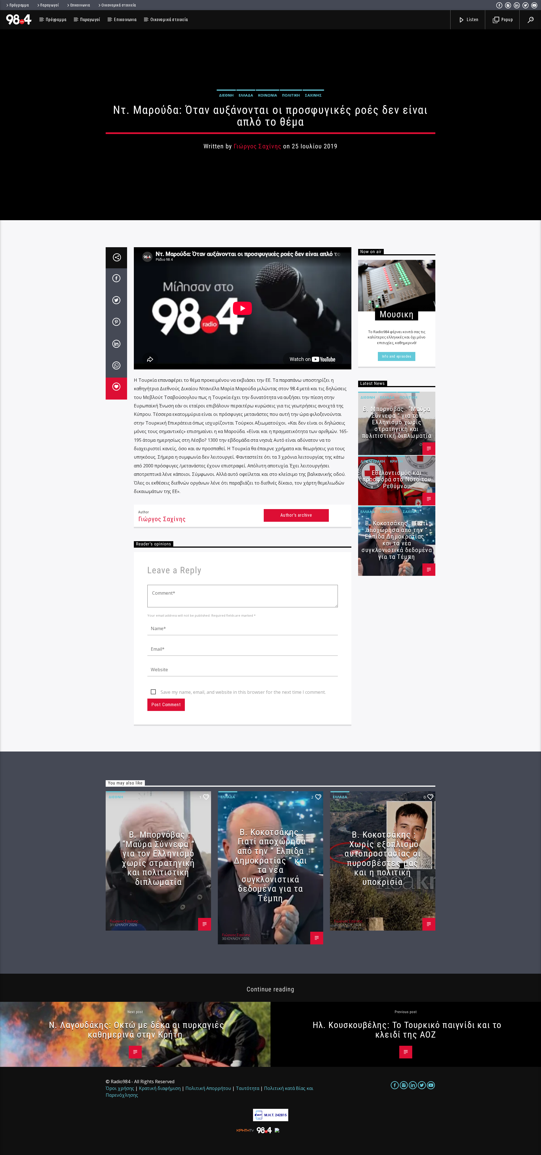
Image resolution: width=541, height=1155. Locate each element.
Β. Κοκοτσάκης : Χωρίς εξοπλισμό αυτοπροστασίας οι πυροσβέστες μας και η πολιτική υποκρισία (382, 858)
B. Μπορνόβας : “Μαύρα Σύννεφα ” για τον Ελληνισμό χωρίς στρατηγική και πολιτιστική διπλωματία (396, 422)
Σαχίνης (313, 95)
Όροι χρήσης (120, 1088)
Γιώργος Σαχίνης (257, 146)
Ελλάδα (246, 95)
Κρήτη (396, 461)
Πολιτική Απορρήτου (208, 1088)
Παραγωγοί (49, 5)
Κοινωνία (267, 95)
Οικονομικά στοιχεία (118, 5)
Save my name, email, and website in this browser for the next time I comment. (243, 692)
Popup (506, 19)
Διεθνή (226, 95)
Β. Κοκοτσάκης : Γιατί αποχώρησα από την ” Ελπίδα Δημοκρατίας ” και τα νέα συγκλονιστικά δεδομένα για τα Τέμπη (397, 540)
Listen (472, 19)
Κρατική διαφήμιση (160, 1088)
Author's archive (296, 515)
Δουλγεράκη (372, 461)
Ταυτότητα (247, 1088)
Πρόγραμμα (19, 5)
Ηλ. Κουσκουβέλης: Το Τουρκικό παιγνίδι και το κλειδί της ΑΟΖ (407, 1030)
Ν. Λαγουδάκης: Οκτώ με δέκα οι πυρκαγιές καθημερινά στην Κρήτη (137, 1030)
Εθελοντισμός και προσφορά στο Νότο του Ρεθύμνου (396, 479)
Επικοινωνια (80, 5)
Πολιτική (291, 95)
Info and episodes (396, 356)
